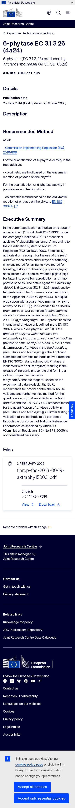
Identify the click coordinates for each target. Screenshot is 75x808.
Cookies (8, 711)
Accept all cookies (32, 787)
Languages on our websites (22, 704)
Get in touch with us (17, 586)
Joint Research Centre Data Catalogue (29, 637)
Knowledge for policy (18, 622)
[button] (28, 504)
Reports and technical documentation (30, 33)
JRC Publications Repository (22, 630)
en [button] (49, 12)
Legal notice (11, 727)
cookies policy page (29, 764)
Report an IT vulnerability (20, 696)
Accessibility (11, 734)
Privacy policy (13, 719)
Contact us (10, 688)
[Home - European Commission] (12, 12)
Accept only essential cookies (41, 798)
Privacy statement (15, 594)
